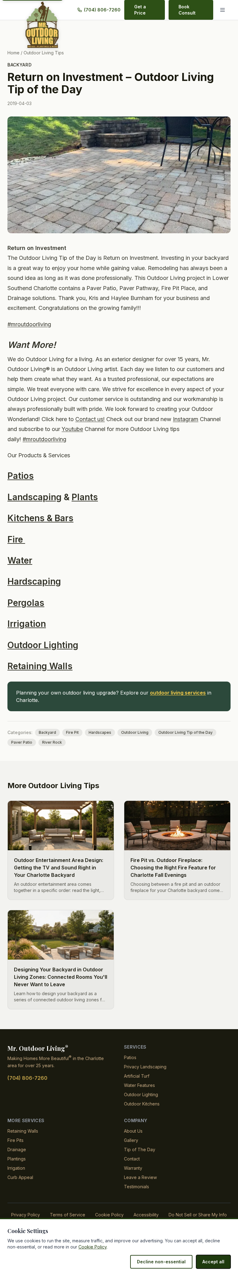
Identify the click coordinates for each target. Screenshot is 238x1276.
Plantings (16, 1158)
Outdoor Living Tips (44, 52)
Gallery (131, 1140)
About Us (133, 1131)
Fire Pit (72, 732)
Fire (16, 539)
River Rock (52, 742)
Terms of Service (67, 1214)
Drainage (16, 1149)
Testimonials (136, 1186)
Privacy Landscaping (145, 1066)
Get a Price (140, 9)
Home (13, 52)
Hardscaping (34, 581)
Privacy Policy (25, 1214)
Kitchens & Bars (40, 518)
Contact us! (90, 419)
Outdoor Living (134, 732)
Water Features (139, 1085)
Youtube (72, 429)
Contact (132, 1158)
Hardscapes (100, 732)
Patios (20, 476)
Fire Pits (15, 1140)
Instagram (185, 419)
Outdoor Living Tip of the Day (185, 732)
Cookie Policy (109, 1214)
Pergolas (25, 603)
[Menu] (224, 10)
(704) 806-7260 (102, 9)
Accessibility (146, 1214)
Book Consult (187, 9)
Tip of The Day (139, 1149)
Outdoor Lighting (42, 645)
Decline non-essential (161, 1261)
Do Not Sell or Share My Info (198, 1214)
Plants (85, 497)
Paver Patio (21, 742)
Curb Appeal (20, 1177)
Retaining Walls (40, 666)
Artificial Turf (136, 1076)
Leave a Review (140, 1177)
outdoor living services (178, 693)
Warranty (133, 1168)
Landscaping (34, 497)
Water (19, 560)
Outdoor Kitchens (142, 1103)
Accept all (213, 1261)
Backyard (19, 64)
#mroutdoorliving (29, 324)
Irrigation (26, 624)
